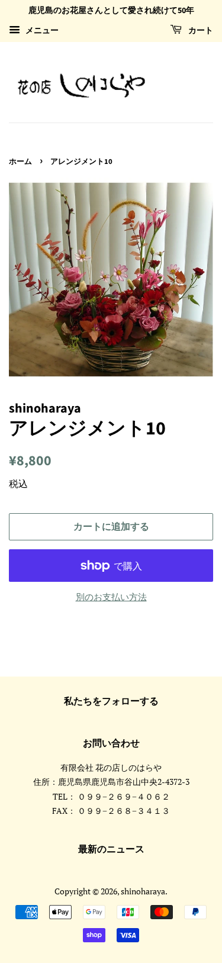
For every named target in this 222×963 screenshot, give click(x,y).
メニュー (41, 30)
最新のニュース (111, 849)
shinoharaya (143, 891)
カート (199, 31)
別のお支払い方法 (111, 597)
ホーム (20, 161)
